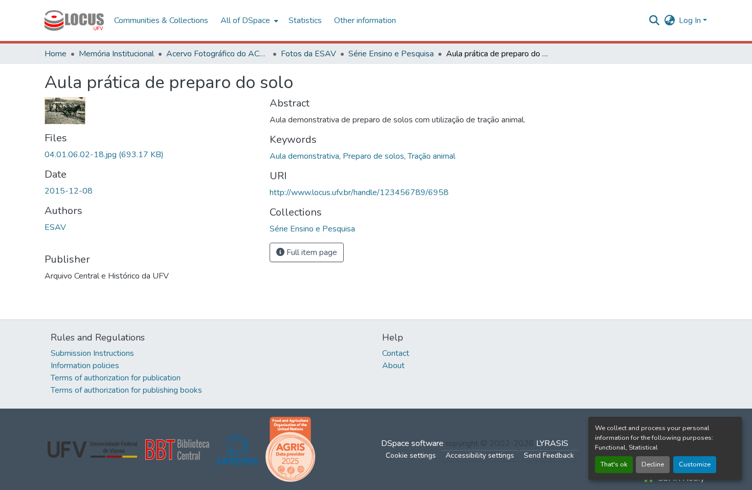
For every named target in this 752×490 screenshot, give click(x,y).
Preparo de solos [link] (373, 156)
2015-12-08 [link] (69, 191)
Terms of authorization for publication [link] (116, 378)
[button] (74, 20)
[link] (151, 154)
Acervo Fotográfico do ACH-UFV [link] (217, 53)
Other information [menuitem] (365, 20)
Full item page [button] (310, 252)
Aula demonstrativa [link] (304, 156)
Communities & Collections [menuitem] (161, 20)
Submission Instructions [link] (92, 353)
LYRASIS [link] (552, 443)
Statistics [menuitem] (305, 20)
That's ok (614, 464)
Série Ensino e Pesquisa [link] (391, 53)
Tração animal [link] (431, 156)
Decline (653, 464)
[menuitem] (248, 20)
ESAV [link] (55, 227)
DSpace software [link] (412, 443)
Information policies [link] (85, 365)
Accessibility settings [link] (480, 455)
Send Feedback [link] (549, 455)
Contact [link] (395, 353)
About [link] (393, 365)
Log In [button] (691, 20)
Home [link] (56, 53)
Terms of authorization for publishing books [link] (126, 390)
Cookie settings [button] (411, 455)
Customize (695, 464)
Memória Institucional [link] (116, 53)
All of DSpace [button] (245, 20)
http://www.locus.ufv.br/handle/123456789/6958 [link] (359, 192)
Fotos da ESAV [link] (308, 53)
